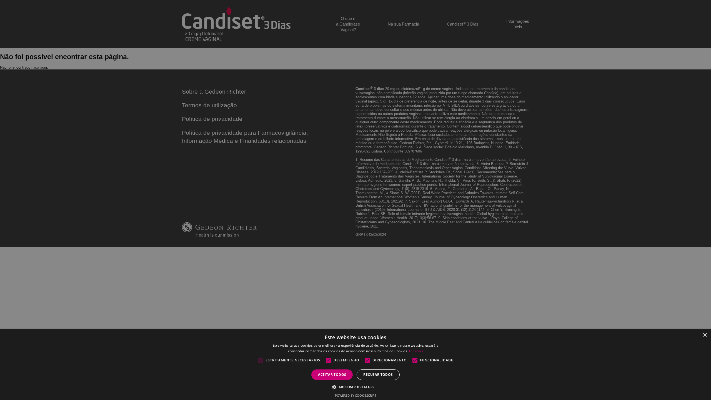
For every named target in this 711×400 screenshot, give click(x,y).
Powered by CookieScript (355, 395)
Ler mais (416, 351)
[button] (355, 386)
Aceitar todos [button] (332, 374)
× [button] (705, 335)
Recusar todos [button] (378, 374)
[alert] (355, 200)
